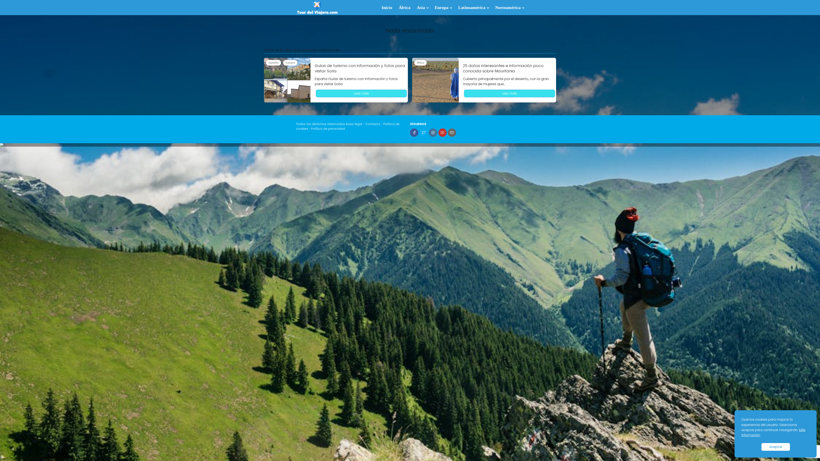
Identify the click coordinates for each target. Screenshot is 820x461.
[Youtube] (442, 132)
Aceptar (775, 447)
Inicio (387, 7)
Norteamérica (508, 7)
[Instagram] (433, 132)
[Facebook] (414, 132)
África (404, 7)
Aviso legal (354, 124)
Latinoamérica (471, 7)
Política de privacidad (328, 129)
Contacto (372, 124)
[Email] (452, 132)
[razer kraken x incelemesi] (410, 145)
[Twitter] (423, 132)
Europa (441, 7)
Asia (421, 7)
